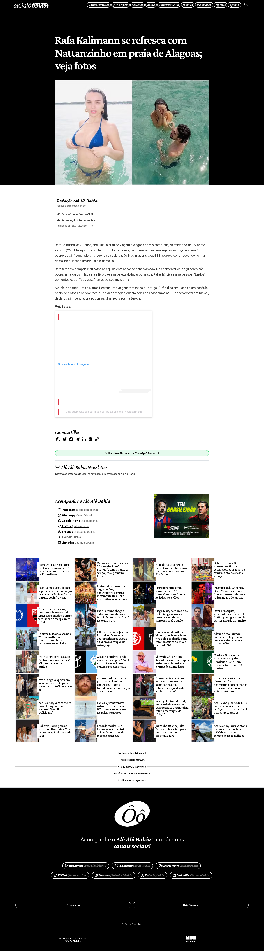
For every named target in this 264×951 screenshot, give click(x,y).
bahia (151, 5)
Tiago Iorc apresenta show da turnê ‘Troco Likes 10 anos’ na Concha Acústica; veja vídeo (171, 592)
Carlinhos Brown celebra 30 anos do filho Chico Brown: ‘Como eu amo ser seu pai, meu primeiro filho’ (113, 569)
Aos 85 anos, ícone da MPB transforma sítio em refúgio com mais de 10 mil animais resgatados (230, 707)
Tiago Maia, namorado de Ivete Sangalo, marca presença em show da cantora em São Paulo (171, 615)
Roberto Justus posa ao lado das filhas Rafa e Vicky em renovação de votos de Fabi (55, 730)
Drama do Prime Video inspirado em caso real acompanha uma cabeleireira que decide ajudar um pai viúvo (169, 684)
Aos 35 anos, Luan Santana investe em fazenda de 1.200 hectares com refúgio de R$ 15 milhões (230, 730)
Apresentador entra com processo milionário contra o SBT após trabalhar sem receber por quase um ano (113, 684)
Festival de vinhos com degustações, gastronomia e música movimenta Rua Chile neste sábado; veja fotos (112, 592)
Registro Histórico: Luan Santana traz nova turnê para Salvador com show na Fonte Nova (54, 569)
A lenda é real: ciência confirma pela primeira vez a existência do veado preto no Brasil (229, 638)
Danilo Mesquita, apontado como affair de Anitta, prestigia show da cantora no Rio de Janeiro (230, 615)
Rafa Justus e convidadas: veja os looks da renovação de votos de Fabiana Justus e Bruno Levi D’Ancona (55, 592)
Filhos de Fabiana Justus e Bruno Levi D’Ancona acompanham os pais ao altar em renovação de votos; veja (113, 638)
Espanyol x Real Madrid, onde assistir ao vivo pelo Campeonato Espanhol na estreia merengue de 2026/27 (172, 707)
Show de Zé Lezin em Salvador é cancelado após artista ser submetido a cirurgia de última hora (172, 661)
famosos (188, 5)
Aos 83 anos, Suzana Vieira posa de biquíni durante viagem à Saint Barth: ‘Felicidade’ (54, 707)
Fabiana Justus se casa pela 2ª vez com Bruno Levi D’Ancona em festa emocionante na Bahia (55, 638)
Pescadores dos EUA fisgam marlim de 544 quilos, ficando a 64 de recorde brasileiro (110, 730)
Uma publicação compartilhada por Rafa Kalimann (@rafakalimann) (104, 411)
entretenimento (169, 5)
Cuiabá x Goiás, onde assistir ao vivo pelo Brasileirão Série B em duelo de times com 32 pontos (228, 661)
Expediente (73, 905)
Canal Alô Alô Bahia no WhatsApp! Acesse (132, 453)
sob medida (204, 5)
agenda (234, 5)
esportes (220, 5)
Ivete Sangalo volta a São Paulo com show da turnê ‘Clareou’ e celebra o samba (54, 661)
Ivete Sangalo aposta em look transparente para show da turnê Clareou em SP (55, 684)
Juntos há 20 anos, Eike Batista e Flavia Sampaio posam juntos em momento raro (170, 730)
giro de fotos (120, 5)
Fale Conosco (190, 905)
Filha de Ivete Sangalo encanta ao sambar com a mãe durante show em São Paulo (171, 569)
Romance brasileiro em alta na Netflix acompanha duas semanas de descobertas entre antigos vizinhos (230, 684)
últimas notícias (99, 5)
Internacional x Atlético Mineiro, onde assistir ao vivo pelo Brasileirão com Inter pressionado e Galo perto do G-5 (171, 638)
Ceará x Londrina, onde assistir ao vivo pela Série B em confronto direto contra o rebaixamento (113, 661)
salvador (137, 5)
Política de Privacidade (132, 924)
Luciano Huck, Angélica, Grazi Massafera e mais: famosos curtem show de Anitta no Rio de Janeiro (230, 592)
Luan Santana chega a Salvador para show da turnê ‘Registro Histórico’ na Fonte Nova (113, 615)
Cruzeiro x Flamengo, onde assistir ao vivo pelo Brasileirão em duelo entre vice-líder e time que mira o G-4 (55, 615)
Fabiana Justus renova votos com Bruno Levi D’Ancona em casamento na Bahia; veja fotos (112, 707)
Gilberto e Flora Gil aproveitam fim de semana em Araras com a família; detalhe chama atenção (229, 569)
